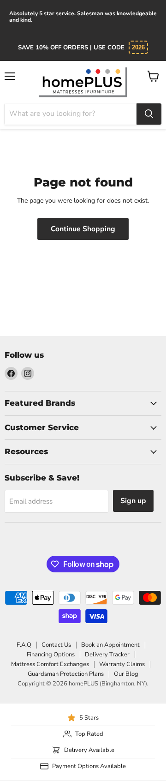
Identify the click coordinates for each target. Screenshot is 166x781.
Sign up (133, 501)
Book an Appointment (110, 645)
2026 (138, 47)
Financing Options (51, 654)
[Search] (148, 114)
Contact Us (56, 645)
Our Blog (126, 674)
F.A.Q (24, 645)
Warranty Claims (122, 664)
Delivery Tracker (107, 654)
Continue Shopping (83, 229)
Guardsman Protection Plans (66, 674)
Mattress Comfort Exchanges (50, 664)
